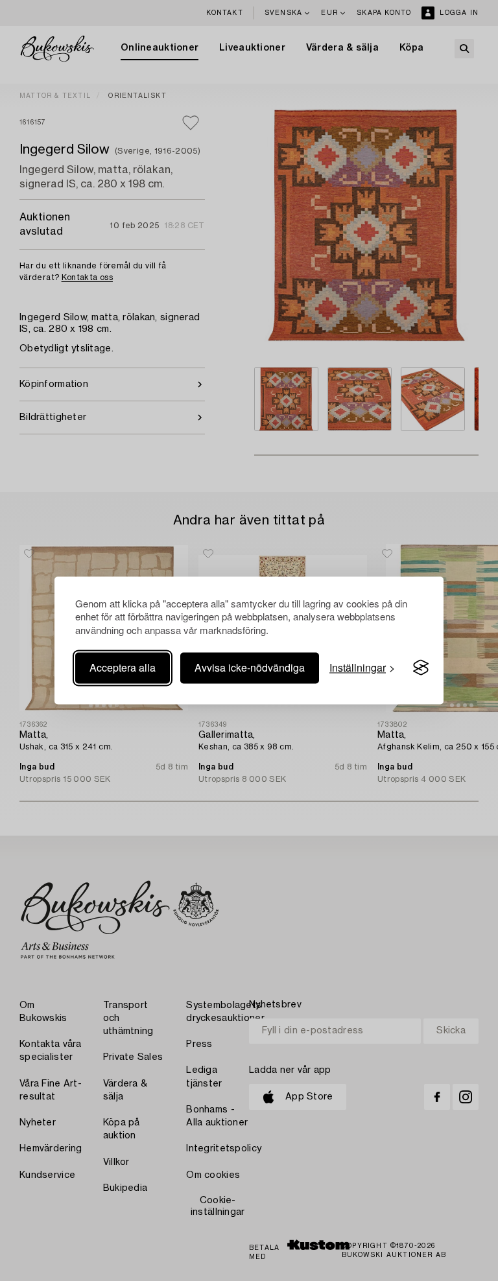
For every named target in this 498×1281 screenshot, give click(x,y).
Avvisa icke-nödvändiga (250, 667)
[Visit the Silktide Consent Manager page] (420, 667)
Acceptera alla (122, 667)
